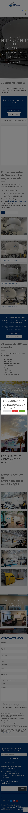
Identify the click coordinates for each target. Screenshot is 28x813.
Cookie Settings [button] (7, 411)
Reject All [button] (15, 411)
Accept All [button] (22, 411)
